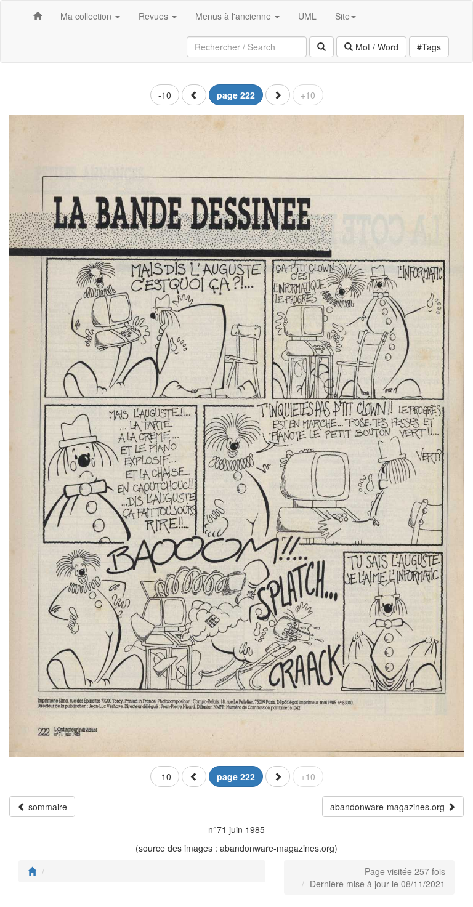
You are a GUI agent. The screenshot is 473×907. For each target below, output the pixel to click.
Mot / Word (375, 47)
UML (307, 16)
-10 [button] (164, 95)
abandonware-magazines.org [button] (388, 806)
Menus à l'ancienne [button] (234, 16)
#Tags (429, 47)
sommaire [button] (46, 806)
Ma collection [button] (87, 16)
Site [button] (342, 16)
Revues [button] (155, 16)
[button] (194, 94)
